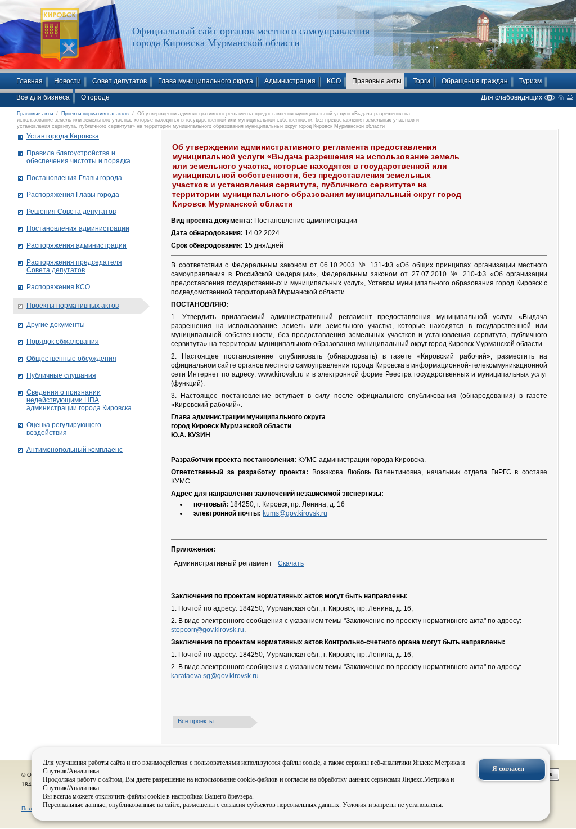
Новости (67, 81)
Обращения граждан (475, 81)
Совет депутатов (119, 81)
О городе (95, 97)
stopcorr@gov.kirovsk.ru (207, 630)
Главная (29, 81)
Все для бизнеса (43, 97)
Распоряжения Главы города (72, 195)
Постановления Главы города (74, 178)
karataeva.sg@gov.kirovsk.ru (215, 676)
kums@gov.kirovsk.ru (295, 513)
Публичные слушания (61, 375)
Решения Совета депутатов (71, 212)
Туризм (530, 81)
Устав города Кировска (62, 136)
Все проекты (196, 721)
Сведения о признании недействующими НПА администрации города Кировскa (79, 400)
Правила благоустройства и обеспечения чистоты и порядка (78, 157)
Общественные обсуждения (71, 358)
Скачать (291, 563)
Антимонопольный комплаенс (74, 450)
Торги (421, 81)
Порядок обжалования (62, 342)
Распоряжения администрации (76, 245)
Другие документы (55, 325)
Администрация (290, 81)
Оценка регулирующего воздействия (63, 429)
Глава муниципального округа (205, 81)
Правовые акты (377, 81)
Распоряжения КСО (58, 287)
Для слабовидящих (512, 97)
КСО (334, 81)
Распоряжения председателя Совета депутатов (74, 266)
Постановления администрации (77, 228)
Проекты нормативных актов (95, 113)
